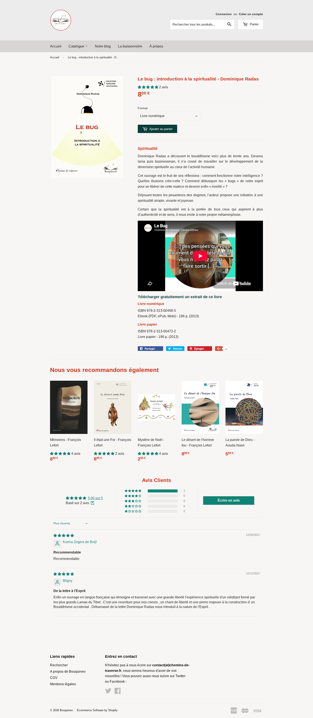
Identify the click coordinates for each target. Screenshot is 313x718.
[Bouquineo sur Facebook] (117, 692)
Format (143, 108)
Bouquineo (66, 710)
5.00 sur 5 (95, 498)
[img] (63, 535)
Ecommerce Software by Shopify (97, 710)
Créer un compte (251, 14)
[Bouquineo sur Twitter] (108, 692)
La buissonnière (130, 46)
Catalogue (77, 46)
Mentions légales (63, 684)
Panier (254, 24)
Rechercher (59, 665)
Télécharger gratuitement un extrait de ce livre (180, 297)
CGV (53, 677)
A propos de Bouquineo (68, 671)
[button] (148, 87)
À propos (156, 46)
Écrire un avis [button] (229, 500)
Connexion (224, 14)
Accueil (55, 46)
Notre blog (103, 46)
